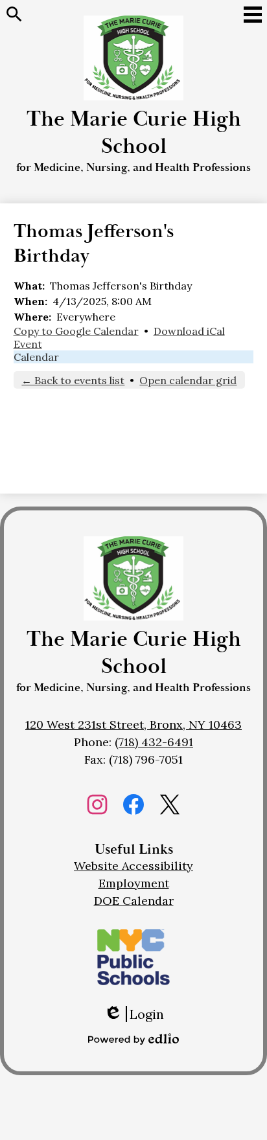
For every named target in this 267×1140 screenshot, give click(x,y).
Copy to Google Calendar (76, 331)
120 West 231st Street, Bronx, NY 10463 (133, 724)
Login (134, 1014)
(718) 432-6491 (154, 742)
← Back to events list (72, 380)
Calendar (36, 356)
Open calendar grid (188, 380)
